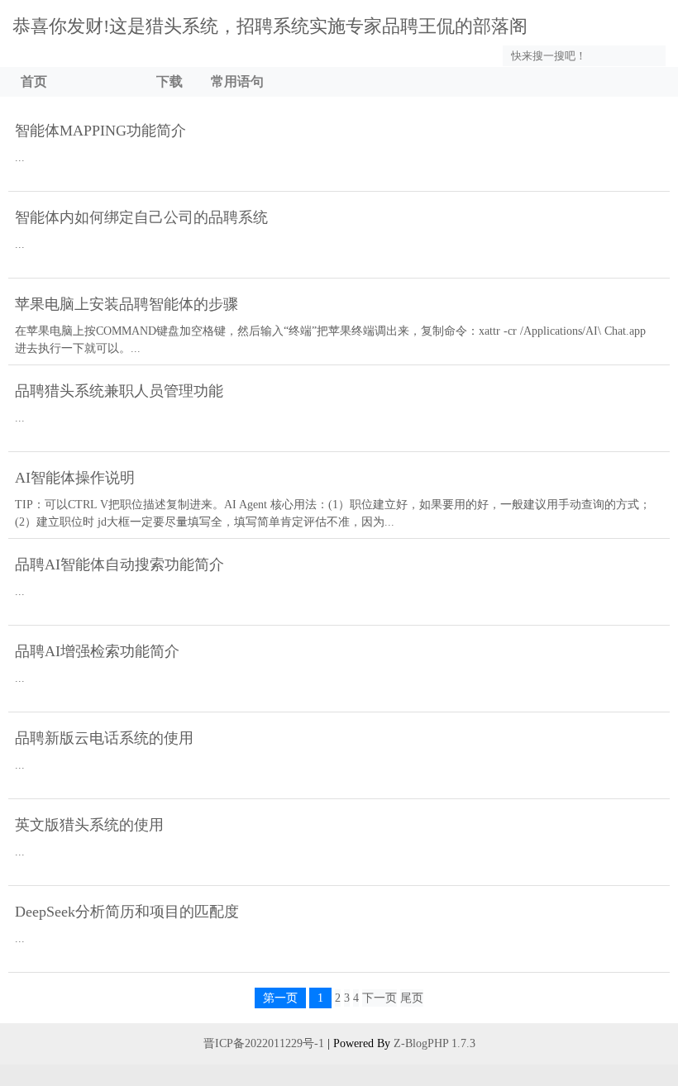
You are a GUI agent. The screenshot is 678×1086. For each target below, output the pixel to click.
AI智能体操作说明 (75, 477)
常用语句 (237, 81)
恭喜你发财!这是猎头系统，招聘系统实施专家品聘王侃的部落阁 (270, 26)
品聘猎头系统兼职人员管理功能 (119, 391)
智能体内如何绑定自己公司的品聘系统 (141, 217)
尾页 (411, 998)
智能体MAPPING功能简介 (100, 130)
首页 (34, 81)
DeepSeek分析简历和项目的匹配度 (127, 911)
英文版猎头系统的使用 (89, 825)
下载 (169, 81)
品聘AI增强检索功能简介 (97, 651)
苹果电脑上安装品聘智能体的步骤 (126, 304)
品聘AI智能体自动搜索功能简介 (119, 564)
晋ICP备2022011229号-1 (263, 1043)
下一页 (379, 998)
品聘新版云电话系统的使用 (104, 738)
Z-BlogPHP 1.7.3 (434, 1043)
